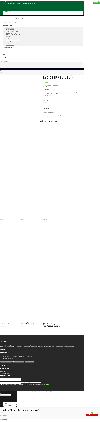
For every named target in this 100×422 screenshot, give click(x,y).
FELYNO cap (4, 323)
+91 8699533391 (7, 11)
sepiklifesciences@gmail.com (9, 358)
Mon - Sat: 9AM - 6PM (29, 361)
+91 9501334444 (7, 14)
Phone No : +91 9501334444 (18, 361)
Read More (3, 349)
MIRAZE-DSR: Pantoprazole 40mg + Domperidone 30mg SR (51, 325)
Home (1, 70)
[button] (3, 421)
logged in (51, 116)
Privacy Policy (3, 371)
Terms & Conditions (4, 373)
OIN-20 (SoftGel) (27, 323)
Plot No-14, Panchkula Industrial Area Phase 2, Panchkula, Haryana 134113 (19, 3)
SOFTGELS (55, 85)
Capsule (1, 72)
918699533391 (4, 415)
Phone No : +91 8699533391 (6, 361)
